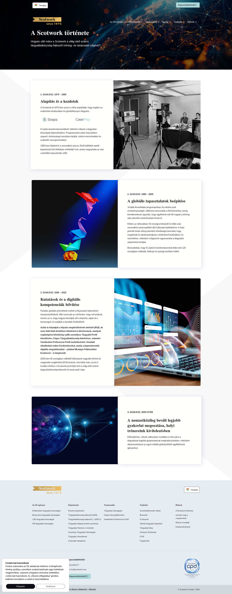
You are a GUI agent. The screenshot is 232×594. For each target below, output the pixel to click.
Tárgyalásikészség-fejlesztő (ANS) (82, 515)
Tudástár (178, 22)
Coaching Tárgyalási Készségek (81, 532)
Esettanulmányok (183, 527)
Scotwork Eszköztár (148, 532)
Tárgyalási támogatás (113, 511)
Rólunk (190, 22)
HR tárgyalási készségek (42, 524)
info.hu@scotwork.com (76, 569)
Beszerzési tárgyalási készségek (46, 515)
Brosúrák (143, 515)
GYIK (142, 536)
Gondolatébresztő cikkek (150, 511)
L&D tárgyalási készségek (43, 519)
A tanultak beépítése (77, 541)
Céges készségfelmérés (114, 515)
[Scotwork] (47, 490)
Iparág (165, 22)
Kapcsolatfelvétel (186, 5)
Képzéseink (134, 22)
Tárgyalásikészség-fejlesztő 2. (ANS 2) (84, 519)
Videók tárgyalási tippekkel (151, 524)
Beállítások (50, 586)
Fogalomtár (145, 541)
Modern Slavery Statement (76, 589)
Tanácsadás (151, 22)
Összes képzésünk (76, 511)
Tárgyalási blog (146, 528)
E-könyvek (144, 519)
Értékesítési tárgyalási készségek (46, 511)
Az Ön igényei (116, 22)
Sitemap (92, 589)
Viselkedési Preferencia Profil (116, 519)
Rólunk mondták (182, 522)
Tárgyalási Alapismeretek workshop (83, 524)
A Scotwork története (184, 511)
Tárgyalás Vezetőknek (77, 536)
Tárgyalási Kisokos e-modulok (81, 528)
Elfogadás (20, 586)
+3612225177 (73, 565)
